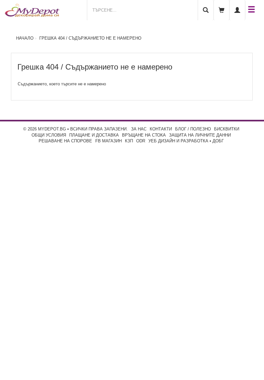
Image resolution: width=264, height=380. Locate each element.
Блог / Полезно (193, 129)
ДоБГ (218, 140)
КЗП (129, 140)
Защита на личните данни (200, 135)
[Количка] (221, 10)
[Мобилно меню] (251, 10)
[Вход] (237, 10)
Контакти (161, 129)
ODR (140, 140)
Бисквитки (226, 129)
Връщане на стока (144, 135)
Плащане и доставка (94, 135)
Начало (24, 38)
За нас (138, 129)
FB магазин (108, 140)
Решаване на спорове (65, 140)
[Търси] (206, 10)
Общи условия (49, 135)
